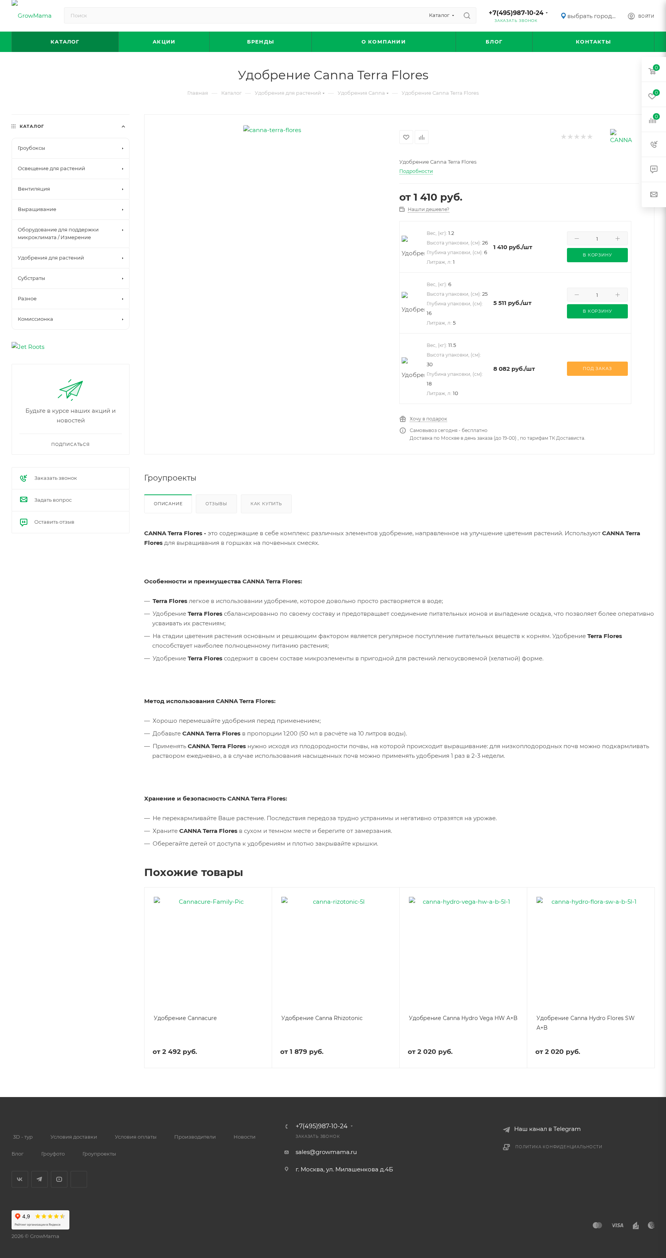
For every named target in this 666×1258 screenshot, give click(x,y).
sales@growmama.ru (326, 1152)
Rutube (79, 1179)
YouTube (59, 1179)
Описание (168, 503)
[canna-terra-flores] (272, 130)
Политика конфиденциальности (558, 1146)
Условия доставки (73, 1137)
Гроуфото (53, 1154)
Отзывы (216, 503)
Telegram (39, 1179)
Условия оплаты (135, 1137)
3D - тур (23, 1137)
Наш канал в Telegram (547, 1128)
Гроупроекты (99, 1154)
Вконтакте (20, 1179)
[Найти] (466, 15)
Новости (245, 1137)
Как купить (266, 503)
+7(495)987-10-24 (516, 13)
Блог (18, 1154)
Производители (195, 1137)
